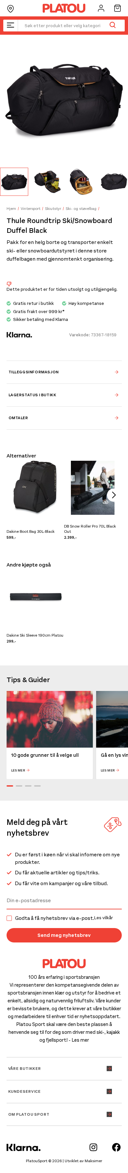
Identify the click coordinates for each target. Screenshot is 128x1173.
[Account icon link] (101, 8)
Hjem (11, 208)
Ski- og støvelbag (81, 208)
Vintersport (30, 208)
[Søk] (112, 25)
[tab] (64, 372)
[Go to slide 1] (10, 786)
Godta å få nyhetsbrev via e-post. (64, 918)
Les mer (18, 770)
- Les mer (79, 1040)
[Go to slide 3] (28, 786)
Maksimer (93, 1161)
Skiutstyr (53, 208)
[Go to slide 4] (37, 786)
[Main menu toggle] (10, 25)
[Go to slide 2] (19, 786)
